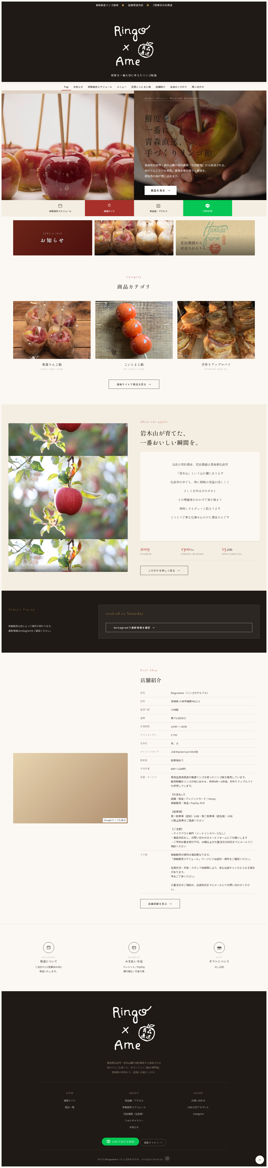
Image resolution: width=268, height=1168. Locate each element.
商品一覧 (69, 1107)
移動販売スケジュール (100, 86)
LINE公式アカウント (198, 1107)
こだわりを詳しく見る (164, 570)
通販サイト (70, 1100)
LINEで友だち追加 (123, 1141)
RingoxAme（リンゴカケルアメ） (123, 1159)
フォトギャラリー (134, 1120)
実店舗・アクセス (134, 1100)
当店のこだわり (178, 86)
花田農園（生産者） (134, 1113)
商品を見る (160, 190)
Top (66, 86)
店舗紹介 (160, 86)
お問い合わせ (198, 1100)
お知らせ (78, 86)
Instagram (198, 1113)
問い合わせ (198, 86)
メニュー (122, 86)
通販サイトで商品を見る (134, 384)
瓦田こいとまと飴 (141, 86)
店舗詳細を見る (160, 903)
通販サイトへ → (153, 1142)
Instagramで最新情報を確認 (134, 627)
